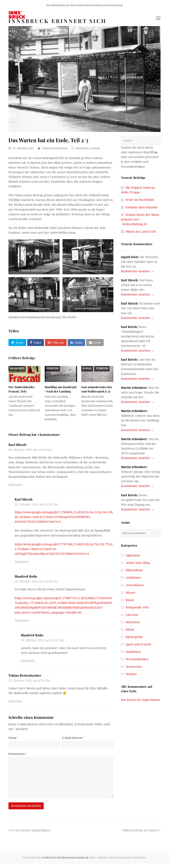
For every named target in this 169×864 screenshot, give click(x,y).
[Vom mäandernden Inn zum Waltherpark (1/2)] (97, 374)
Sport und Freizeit (138, 644)
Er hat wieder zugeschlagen (30, 830)
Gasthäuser (133, 577)
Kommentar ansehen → (137, 271)
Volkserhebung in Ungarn (140, 830)
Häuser (131, 592)
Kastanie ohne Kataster (142, 207)
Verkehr (95, 148)
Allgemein (133, 555)
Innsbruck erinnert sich (57, 20)
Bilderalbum (134, 570)
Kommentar (17, 754)
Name (13, 737)
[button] (17, 342)
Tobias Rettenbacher (54, 148)
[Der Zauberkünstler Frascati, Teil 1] (24, 374)
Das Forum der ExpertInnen (140, 699)
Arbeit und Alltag (138, 562)
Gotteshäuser (135, 585)
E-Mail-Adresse (73, 737)
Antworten (15, 484)
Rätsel (130, 629)
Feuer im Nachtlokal (140, 199)
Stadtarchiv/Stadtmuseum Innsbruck (65, 857)
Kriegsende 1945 (137, 607)
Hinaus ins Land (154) (141, 231)
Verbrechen (134, 666)
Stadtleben (133, 651)
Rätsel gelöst (134, 637)
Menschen (82, 148)
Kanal (87, 368)
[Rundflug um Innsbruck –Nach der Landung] (61, 374)
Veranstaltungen (137, 659)
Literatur (132, 614)
